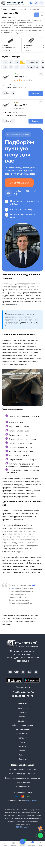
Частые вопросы (22, 729)
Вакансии (23, 755)
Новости (22, 751)
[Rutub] (36, 672)
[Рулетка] (40, 829)
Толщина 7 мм (32, 67)
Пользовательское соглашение (22, 774)
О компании (23, 708)
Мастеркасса (31, 800)
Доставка (22, 717)
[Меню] (41, 3)
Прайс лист (22, 738)
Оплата (23, 712)
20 (11, 62)
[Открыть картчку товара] (6, 77)
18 (5, 67)
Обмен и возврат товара (22, 725)
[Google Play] (32, 680)
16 (5, 62)
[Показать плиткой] (42, 15)
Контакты (23, 759)
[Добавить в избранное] (41, 74)
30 (22, 62)
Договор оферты (23, 786)
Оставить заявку (19, 182)
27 (17, 67)
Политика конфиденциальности (22, 769)
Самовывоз (22, 721)
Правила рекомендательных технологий (22, 778)
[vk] (16, 672)
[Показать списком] (36, 15)
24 (17, 62)
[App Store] (14, 680)
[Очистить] (24, 61)
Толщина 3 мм (32, 62)
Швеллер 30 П (20, 76)
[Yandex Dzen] (23, 672)
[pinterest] (29, 672)
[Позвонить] (31, 3)
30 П (33, 585)
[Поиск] (36, 3)
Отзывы (22, 746)
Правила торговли (22, 782)
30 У (14, 588)
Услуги (22, 742)
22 (11, 67)
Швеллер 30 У (20, 105)
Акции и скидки (22, 734)
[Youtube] (10, 672)
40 (22, 67)
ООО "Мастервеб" (22, 827)
